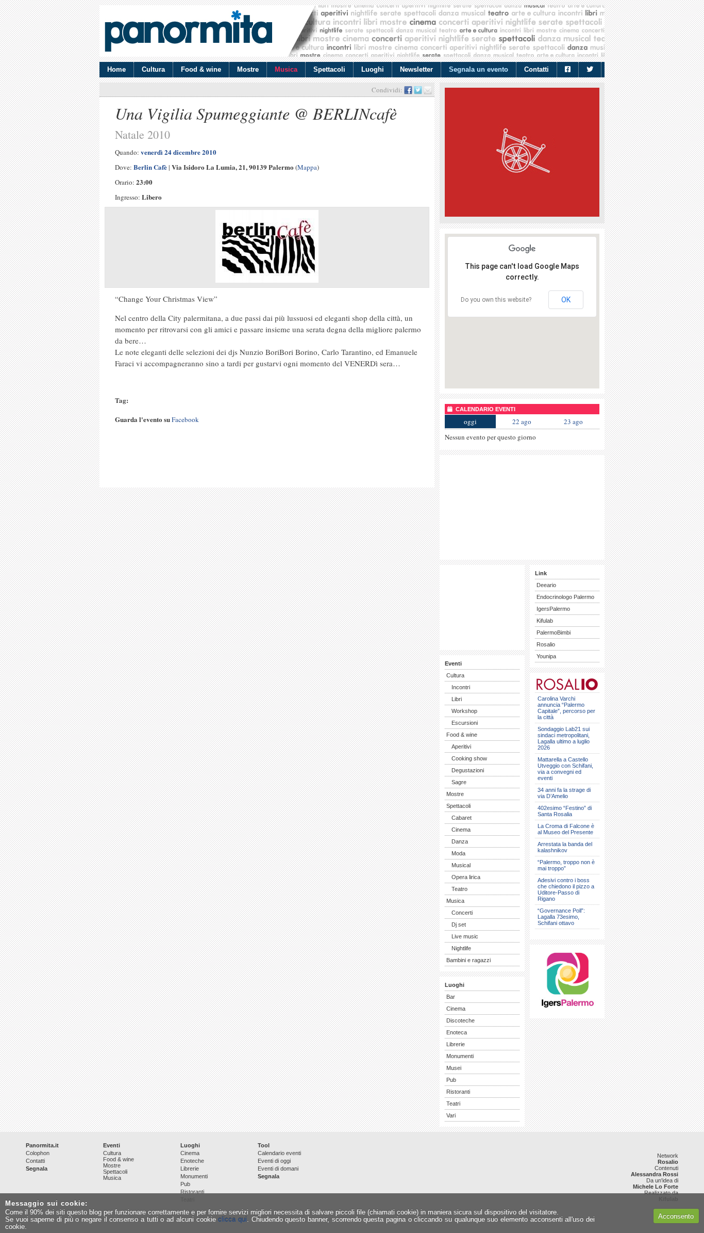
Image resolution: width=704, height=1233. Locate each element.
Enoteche (192, 1161)
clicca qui (232, 1219)
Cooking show (469, 758)
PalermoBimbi (554, 632)
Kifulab (545, 621)
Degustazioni (467, 770)
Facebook (185, 419)
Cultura (153, 69)
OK (566, 300)
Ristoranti (458, 1092)
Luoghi (372, 69)
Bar (450, 997)
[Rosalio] (567, 688)
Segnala (36, 1168)
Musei (453, 1068)
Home (116, 69)
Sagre (458, 782)
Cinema (461, 829)
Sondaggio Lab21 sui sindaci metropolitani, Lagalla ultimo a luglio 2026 (564, 738)
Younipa (546, 656)
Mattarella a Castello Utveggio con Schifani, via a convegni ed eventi (565, 768)
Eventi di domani (278, 1168)
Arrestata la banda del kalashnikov (565, 847)
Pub (451, 1080)
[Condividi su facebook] (408, 89)
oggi (470, 421)
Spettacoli (329, 69)
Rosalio (546, 644)
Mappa (307, 167)
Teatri (453, 1103)
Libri (456, 699)
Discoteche (460, 1020)
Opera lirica (465, 877)
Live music (464, 936)
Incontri (460, 687)
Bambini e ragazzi (468, 960)
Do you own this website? (496, 299)
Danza (459, 841)
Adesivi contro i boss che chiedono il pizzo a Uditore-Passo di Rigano (566, 889)
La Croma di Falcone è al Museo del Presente (566, 829)
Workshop (464, 711)
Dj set (458, 924)
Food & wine (201, 69)
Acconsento (676, 1216)
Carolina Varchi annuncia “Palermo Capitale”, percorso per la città (566, 707)
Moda (458, 853)
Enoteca (456, 1032)
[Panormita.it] (188, 31)
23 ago (573, 421)
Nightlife (461, 948)
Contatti (536, 69)
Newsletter (416, 69)
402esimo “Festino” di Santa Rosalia (565, 811)
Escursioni (464, 723)
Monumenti (460, 1056)
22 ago (521, 421)
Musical (461, 865)
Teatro (459, 889)
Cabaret (461, 818)
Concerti (462, 913)
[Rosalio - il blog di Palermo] (522, 214)
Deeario (546, 585)
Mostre (248, 69)
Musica (286, 69)
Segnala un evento (478, 69)
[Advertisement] (225, 464)
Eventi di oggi (274, 1161)
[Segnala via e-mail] (428, 89)
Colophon (37, 1153)
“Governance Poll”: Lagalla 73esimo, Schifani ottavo (561, 916)
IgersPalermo (553, 609)
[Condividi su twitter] (418, 89)
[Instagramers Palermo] (567, 1009)
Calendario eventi (279, 1153)
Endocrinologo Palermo (565, 597)
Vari (451, 1115)
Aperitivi (461, 746)
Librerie (455, 1044)
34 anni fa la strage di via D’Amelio (564, 793)
